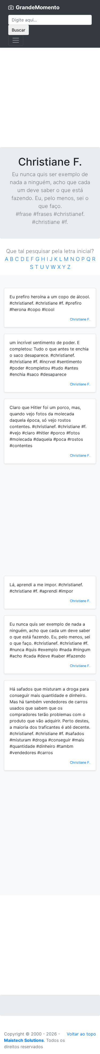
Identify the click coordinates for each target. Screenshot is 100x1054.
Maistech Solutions (24, 1040)
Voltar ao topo (81, 1034)
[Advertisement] (50, 97)
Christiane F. (80, 319)
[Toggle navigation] (15, 40)
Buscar (18, 30)
